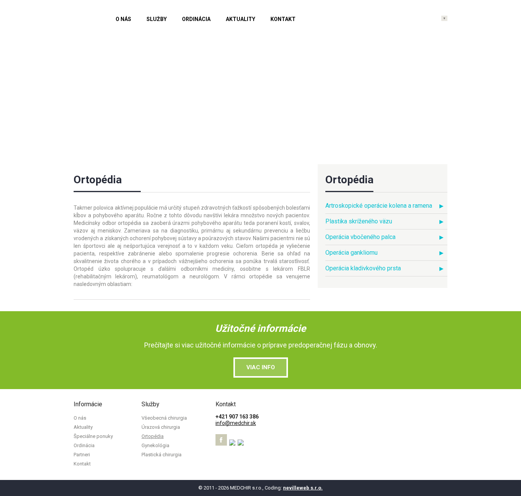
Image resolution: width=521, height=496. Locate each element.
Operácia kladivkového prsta (363, 268)
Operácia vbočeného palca (360, 237)
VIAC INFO (260, 367)
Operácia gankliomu (351, 252)
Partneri (82, 454)
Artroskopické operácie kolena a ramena (378, 205)
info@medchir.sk (235, 423)
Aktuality (240, 19)
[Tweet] (232, 444)
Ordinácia (196, 19)
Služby (156, 19)
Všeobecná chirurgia (164, 418)
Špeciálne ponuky (93, 436)
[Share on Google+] (241, 444)
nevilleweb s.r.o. (303, 488)
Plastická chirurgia (162, 454)
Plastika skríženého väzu (358, 221)
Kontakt (283, 19)
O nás (123, 19)
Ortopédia (153, 436)
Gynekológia (155, 445)
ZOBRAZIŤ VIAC (412, 106)
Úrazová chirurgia (161, 427)
